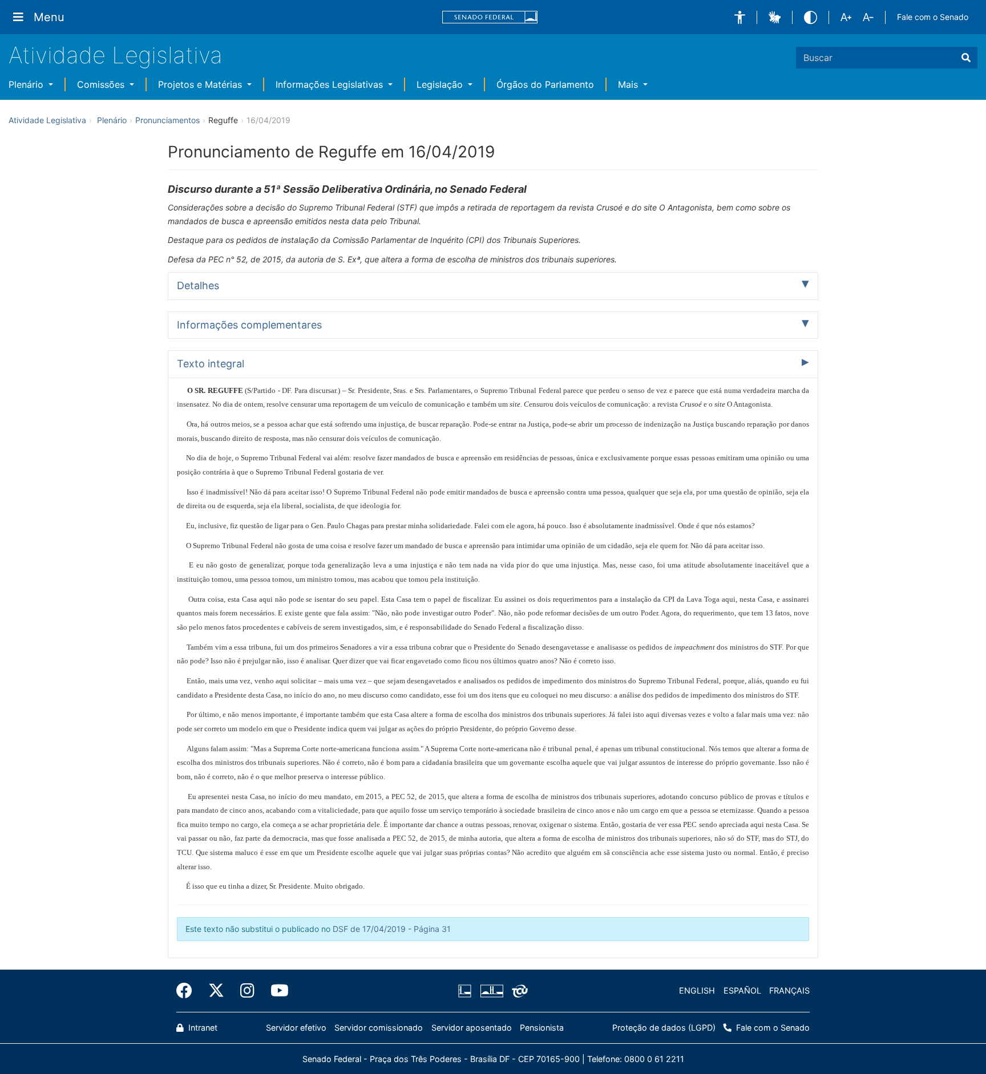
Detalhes (198, 285)
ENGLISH (697, 990)
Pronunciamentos (167, 120)
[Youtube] (275, 991)
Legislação (441, 84)
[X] (216, 991)
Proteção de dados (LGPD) (664, 1027)
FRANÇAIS (789, 990)
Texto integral (210, 364)
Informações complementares (249, 325)
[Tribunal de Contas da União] (518, 991)
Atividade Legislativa (116, 55)
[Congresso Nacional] (491, 991)
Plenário (27, 84)
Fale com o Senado (932, 17)
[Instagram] (247, 991)
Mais (629, 84)
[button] (739, 17)
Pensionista (542, 1027)
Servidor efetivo (296, 1027)
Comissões (102, 84)
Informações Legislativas (331, 84)
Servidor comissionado (378, 1027)
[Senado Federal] (490, 17)
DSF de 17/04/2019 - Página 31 (392, 929)
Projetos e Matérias (201, 84)
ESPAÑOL (742, 990)
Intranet (201, 1027)
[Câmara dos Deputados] (466, 991)
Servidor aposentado (471, 1027)
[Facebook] (188, 991)
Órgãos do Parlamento (545, 84)
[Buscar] (966, 57)
